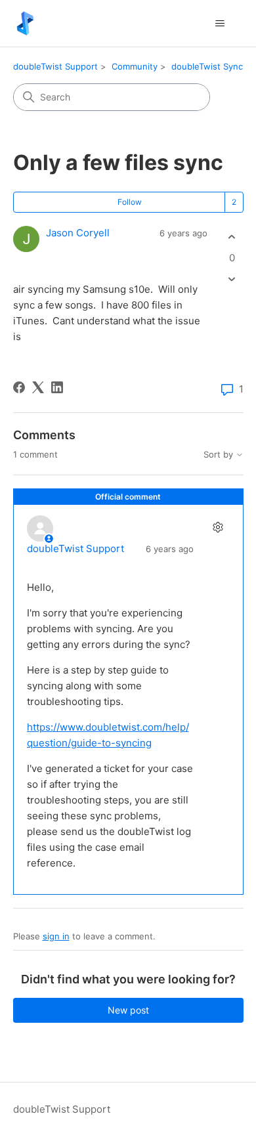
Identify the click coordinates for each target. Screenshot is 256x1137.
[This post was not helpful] (232, 278)
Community (135, 66)
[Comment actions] (218, 526)
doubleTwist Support (55, 66)
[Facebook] (19, 387)
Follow (129, 202)
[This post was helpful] (232, 237)
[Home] (25, 23)
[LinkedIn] (57, 387)
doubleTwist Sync (207, 66)
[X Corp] (38, 387)
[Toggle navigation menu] (220, 23)
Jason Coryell (78, 232)
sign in (56, 936)
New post (128, 1010)
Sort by (219, 455)
